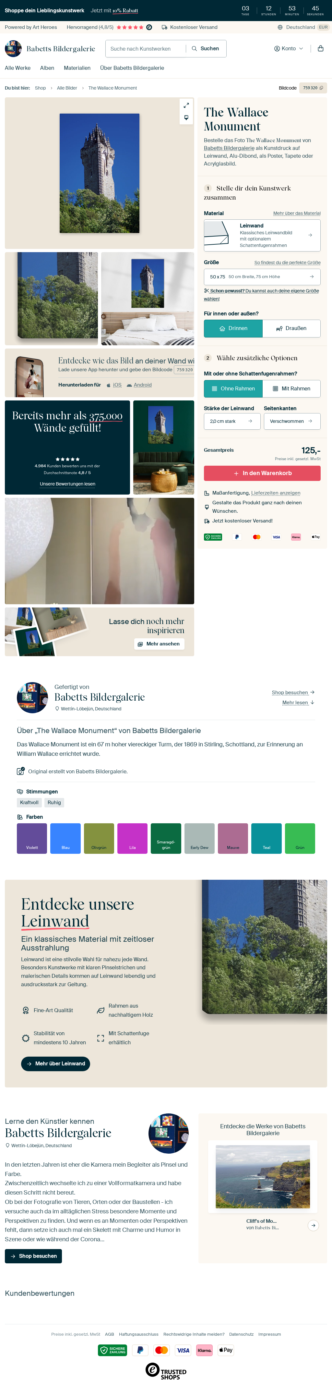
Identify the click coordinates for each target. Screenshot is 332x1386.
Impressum (269, 1334)
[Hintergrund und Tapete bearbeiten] (186, 117)
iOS (117, 385)
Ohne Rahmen (238, 388)
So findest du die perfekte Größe (288, 262)
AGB (109, 1334)
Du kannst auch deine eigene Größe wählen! (261, 294)
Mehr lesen (295, 702)
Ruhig (54, 802)
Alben (47, 68)
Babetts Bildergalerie (61, 48)
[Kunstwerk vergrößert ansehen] (186, 105)
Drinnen (238, 328)
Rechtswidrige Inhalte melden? (193, 1334)
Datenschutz (241, 1334)
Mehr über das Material (297, 213)
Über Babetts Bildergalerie (132, 68)
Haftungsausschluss (139, 1334)
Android (143, 385)
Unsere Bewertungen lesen (67, 484)
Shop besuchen (290, 692)
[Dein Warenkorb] (320, 48)
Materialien (77, 68)
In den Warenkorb (267, 473)
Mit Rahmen (296, 388)
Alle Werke (17, 68)
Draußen (296, 328)
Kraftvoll (29, 802)
